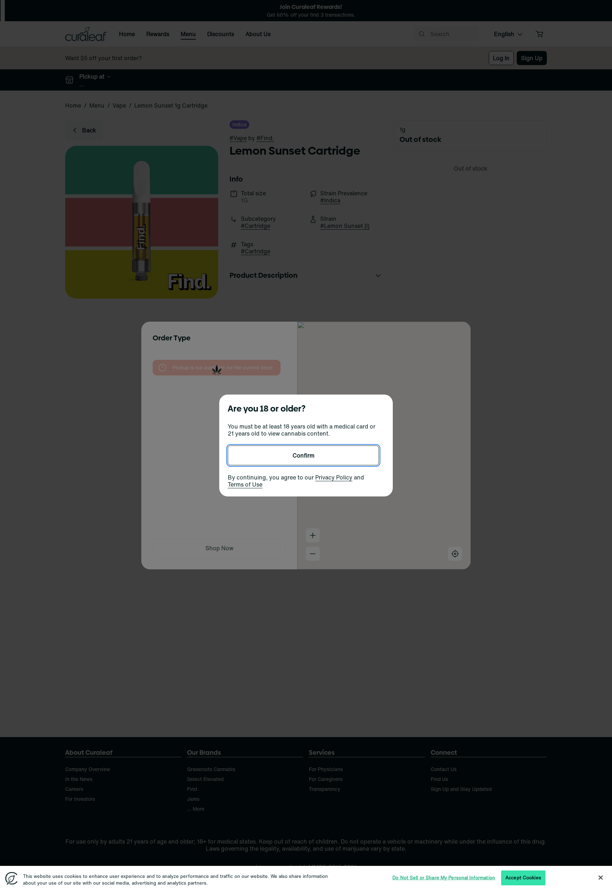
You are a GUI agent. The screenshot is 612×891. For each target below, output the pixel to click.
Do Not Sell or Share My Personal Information (443, 877)
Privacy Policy (333, 477)
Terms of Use (245, 484)
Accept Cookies (523, 877)
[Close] (600, 877)
